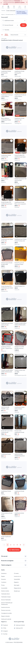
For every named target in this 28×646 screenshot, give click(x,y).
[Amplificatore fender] (7, 449)
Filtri (23, 25)
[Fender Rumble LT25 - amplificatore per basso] (21, 150)
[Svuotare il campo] (24, 20)
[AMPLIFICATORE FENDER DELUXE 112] (21, 449)
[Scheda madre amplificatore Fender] (21, 425)
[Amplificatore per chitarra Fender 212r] (7, 234)
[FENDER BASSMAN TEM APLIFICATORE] (21, 173)
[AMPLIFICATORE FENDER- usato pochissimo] (7, 402)
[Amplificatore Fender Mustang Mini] (7, 66)
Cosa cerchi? (4, 17)
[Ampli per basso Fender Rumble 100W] (7, 257)
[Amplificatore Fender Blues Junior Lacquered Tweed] (21, 197)
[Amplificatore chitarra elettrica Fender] (21, 402)
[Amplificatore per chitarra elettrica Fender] (7, 318)
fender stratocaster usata (12, 10)
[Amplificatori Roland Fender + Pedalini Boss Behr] (7, 341)
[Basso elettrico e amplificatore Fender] (7, 113)
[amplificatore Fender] (21, 485)
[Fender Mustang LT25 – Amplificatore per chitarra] (7, 281)
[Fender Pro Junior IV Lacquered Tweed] (21, 257)
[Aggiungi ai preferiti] (11, 57)
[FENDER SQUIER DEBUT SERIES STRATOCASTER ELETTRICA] (21, 318)
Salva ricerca (6, 34)
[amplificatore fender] (21, 508)
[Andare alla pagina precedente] (4, 544)
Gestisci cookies (5, 591)
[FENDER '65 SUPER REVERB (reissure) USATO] (21, 341)
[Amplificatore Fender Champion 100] (21, 113)
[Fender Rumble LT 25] (21, 281)
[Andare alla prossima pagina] (23, 544)
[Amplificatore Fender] (7, 485)
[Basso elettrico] (7, 173)
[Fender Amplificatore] (7, 530)
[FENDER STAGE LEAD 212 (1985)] (21, 365)
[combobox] (14, 20)
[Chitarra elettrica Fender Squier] (7, 508)
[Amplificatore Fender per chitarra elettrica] (7, 89)
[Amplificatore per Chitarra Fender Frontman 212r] (21, 234)
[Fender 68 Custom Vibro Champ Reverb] (7, 425)
